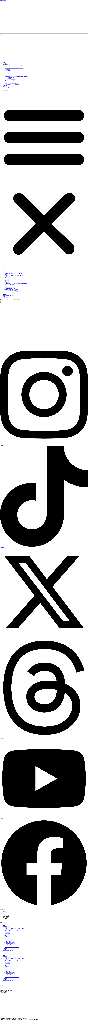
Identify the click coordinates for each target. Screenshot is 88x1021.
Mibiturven (7, 69)
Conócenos (5, 63)
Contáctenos (5, 90)
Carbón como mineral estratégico (12, 84)
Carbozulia (7, 70)
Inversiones (5, 85)
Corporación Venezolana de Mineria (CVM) (14, 68)
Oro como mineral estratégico (11, 83)
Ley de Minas (8, 78)
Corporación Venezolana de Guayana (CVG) (14, 65)
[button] (44, 180)
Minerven (7, 66)
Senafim (7, 72)
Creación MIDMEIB (9, 77)
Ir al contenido (3, 0)
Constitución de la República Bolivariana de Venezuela (16, 76)
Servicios (4, 86)
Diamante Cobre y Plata (10, 80)
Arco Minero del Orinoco (8, 87)
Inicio (4, 62)
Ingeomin (7, 71)
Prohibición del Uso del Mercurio (12, 82)
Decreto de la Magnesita (10, 79)
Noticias (4, 88)
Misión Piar (7, 73)
